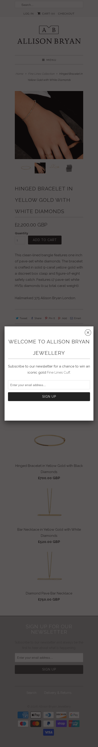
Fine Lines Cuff (58, 372)
